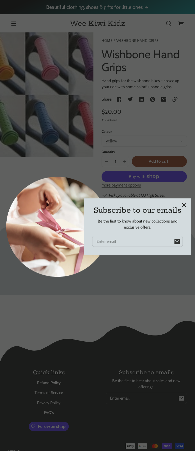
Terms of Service (49, 392)
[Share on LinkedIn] (141, 99)
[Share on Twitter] (130, 99)
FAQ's (49, 412)
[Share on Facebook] (119, 99)
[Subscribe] (181, 398)
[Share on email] (163, 99)
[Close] (184, 204)
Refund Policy (49, 382)
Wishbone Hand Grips (137, 41)
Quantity (108, 152)
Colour (107, 131)
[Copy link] (175, 99)
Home (107, 41)
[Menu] (13, 23)
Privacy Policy (48, 402)
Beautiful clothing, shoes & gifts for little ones (95, 7)
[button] (168, 23)
